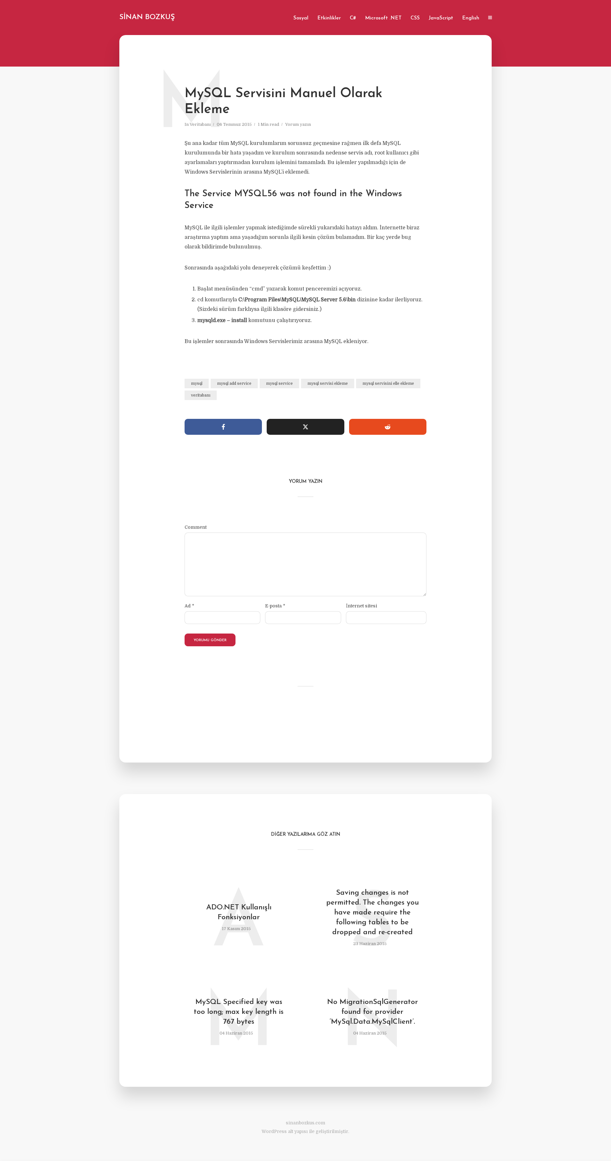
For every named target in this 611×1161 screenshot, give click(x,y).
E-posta (275, 606)
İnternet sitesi (361, 606)
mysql (196, 383)
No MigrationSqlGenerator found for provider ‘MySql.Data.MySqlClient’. (372, 1012)
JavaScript (441, 18)
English (470, 18)
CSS (415, 18)
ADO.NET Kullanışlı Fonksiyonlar (238, 912)
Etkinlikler (329, 18)
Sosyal (300, 18)
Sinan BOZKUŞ (147, 17)
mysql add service (234, 383)
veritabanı (200, 395)
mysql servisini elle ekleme (388, 383)
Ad (189, 606)
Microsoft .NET (383, 18)
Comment (196, 527)
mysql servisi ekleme (327, 383)
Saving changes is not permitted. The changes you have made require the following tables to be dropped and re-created (372, 912)
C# (353, 18)
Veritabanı (200, 124)
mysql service (279, 383)
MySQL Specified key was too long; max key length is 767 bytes (239, 1012)
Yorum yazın (298, 124)
